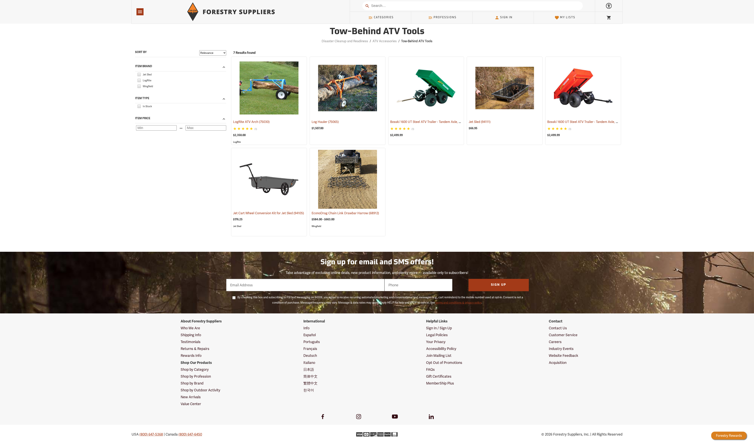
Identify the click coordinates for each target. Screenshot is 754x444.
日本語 (308, 369)
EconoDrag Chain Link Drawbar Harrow (345, 213)
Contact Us (558, 328)
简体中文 (310, 376)
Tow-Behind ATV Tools (377, 31)
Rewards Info (191, 355)
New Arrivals (191, 397)
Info (306, 328)
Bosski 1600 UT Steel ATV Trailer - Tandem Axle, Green (434, 122)
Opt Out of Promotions (444, 362)
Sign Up (498, 285)
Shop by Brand (192, 383)
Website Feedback (563, 355)
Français (310, 348)
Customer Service (563, 335)
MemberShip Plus (440, 383)
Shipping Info (191, 335)
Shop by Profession (196, 376)
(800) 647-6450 (190, 434)
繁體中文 (310, 383)
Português (311, 342)
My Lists (567, 17)
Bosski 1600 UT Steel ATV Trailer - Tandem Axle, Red (589, 122)
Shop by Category (195, 369)
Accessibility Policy (441, 348)
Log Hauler (325, 122)
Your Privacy (436, 342)
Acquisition (557, 362)
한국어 (308, 390)
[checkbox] (139, 74)
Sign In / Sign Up (439, 328)
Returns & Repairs (195, 348)
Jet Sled (479, 122)
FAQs (430, 369)
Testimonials (190, 342)
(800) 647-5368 (151, 434)
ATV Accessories (384, 41)
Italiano (309, 362)
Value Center (191, 404)
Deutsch (310, 355)
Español (309, 335)
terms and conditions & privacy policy (458, 302)
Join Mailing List (438, 355)
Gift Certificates (438, 376)
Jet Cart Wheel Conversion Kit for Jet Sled (268, 213)
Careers (555, 342)
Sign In (506, 17)
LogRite (237, 142)
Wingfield (316, 226)
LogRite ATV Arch (251, 122)
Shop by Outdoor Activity (200, 390)
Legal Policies (437, 335)
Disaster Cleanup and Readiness (345, 41)
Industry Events (561, 348)
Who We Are (190, 328)
